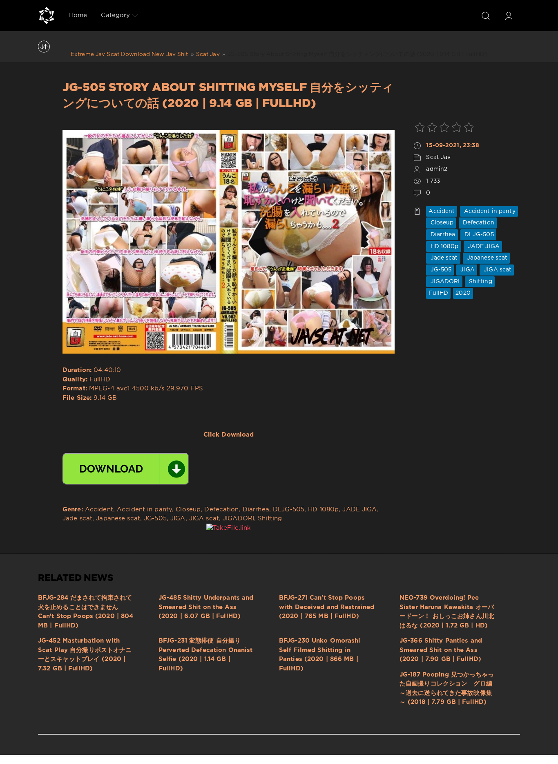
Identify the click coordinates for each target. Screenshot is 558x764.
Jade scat (443, 257)
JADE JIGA (483, 246)
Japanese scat (486, 257)
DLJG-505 (478, 234)
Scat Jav (438, 157)
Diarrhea (442, 234)
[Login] (508, 15)
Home (78, 15)
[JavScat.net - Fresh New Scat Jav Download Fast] (46, 15)
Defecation (477, 222)
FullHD (438, 293)
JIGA (467, 269)
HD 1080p (443, 246)
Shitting (479, 281)
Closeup (441, 222)
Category (115, 15)
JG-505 (440, 269)
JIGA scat (496, 269)
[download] (125, 469)
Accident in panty (489, 211)
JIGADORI (444, 281)
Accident (442, 211)
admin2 (436, 169)
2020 (462, 293)
